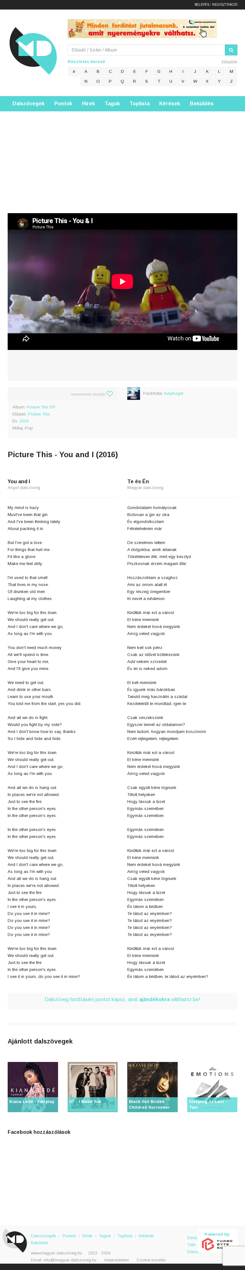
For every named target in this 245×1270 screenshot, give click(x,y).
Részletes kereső (86, 61)
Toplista (140, 103)
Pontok (63, 103)
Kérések (169, 103)
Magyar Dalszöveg (33, 50)
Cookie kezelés (151, 1260)
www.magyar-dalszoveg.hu (56, 1253)
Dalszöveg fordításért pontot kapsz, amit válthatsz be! (122, 999)
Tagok (112, 103)
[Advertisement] (122, 155)
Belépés (202, 4)
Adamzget (173, 393)
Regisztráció (224, 4)
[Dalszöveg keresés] (231, 50)
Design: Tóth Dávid (192, 1241)
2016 (23, 421)
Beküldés (201, 103)
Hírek (88, 103)
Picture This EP (41, 407)
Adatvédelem (116, 1260)
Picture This (39, 414)
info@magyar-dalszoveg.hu (70, 1260)
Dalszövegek (28, 103)
